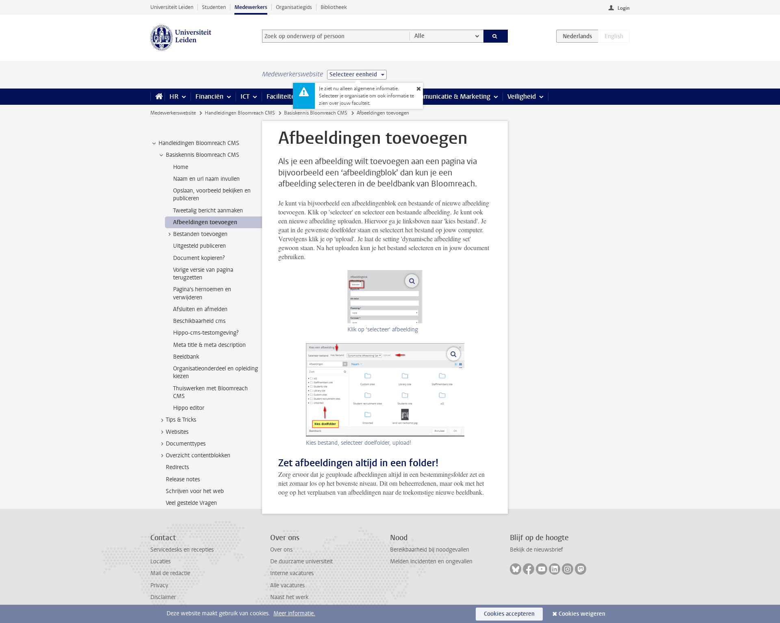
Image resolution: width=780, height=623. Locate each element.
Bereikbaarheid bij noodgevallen (429, 550)
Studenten (214, 7)
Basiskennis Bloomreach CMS (315, 113)
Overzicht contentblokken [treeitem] (198, 455)
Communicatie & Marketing (450, 96)
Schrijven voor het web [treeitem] (195, 491)
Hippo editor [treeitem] (188, 408)
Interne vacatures (292, 573)
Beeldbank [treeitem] (186, 357)
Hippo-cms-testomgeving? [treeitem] (205, 333)
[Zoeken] (495, 36)
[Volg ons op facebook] (528, 569)
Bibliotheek (334, 7)
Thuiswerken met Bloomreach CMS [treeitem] (210, 392)
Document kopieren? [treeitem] (199, 258)
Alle (419, 36)
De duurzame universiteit (301, 561)
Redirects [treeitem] (177, 467)
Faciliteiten (282, 96)
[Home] (157, 97)
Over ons (281, 550)
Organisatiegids (294, 7)
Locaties (160, 561)
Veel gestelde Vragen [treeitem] (191, 503)
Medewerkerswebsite (173, 113)
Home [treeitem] (180, 167)
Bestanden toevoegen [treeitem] (200, 234)
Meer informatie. (294, 613)
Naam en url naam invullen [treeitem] (206, 179)
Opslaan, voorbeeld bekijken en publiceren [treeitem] (212, 194)
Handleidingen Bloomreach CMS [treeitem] (198, 143)
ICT (244, 96)
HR (173, 96)
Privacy (159, 585)
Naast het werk (289, 597)
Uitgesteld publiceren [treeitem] (199, 246)
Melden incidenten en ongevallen (431, 561)
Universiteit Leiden (171, 7)
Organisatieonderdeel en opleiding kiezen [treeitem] (215, 372)
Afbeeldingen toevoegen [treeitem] (205, 222)
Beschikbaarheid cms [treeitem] (199, 321)
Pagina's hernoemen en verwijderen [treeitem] (202, 293)
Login (624, 8)
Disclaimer (163, 597)
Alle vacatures (287, 585)
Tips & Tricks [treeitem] (181, 420)
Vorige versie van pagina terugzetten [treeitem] (203, 273)
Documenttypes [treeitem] (186, 444)
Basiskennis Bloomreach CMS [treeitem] (202, 155)
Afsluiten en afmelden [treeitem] (200, 309)
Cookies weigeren (582, 614)
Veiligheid (521, 96)
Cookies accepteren (509, 614)
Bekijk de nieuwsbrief (536, 550)
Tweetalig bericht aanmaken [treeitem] (208, 210)
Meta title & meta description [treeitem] (209, 345)
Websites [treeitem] (177, 432)
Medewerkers (250, 7)
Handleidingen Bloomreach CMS (240, 113)
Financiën (209, 96)
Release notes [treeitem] (183, 479)
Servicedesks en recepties (182, 550)
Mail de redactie (170, 573)
